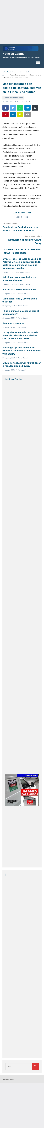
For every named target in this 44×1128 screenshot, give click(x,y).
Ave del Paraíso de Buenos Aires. (19, 289)
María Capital (25, 272)
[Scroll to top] (39, 1123)
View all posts (22, 217)
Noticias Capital (13, 53)
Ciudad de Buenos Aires (13, 98)
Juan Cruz (24, 101)
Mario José (21, 327)
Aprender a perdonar (13, 323)
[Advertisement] (22, 22)
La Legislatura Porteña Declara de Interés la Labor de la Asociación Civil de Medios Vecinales (20, 335)
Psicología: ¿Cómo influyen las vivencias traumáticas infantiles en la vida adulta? (21, 350)
